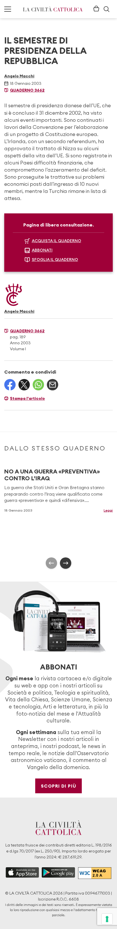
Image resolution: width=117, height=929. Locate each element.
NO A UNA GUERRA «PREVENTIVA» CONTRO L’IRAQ (52, 475)
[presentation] (51, 563)
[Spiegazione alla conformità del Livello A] (94, 873)
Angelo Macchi (19, 76)
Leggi (108, 510)
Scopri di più (58, 786)
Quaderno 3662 (27, 90)
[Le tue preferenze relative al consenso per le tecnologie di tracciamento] (107, 919)
